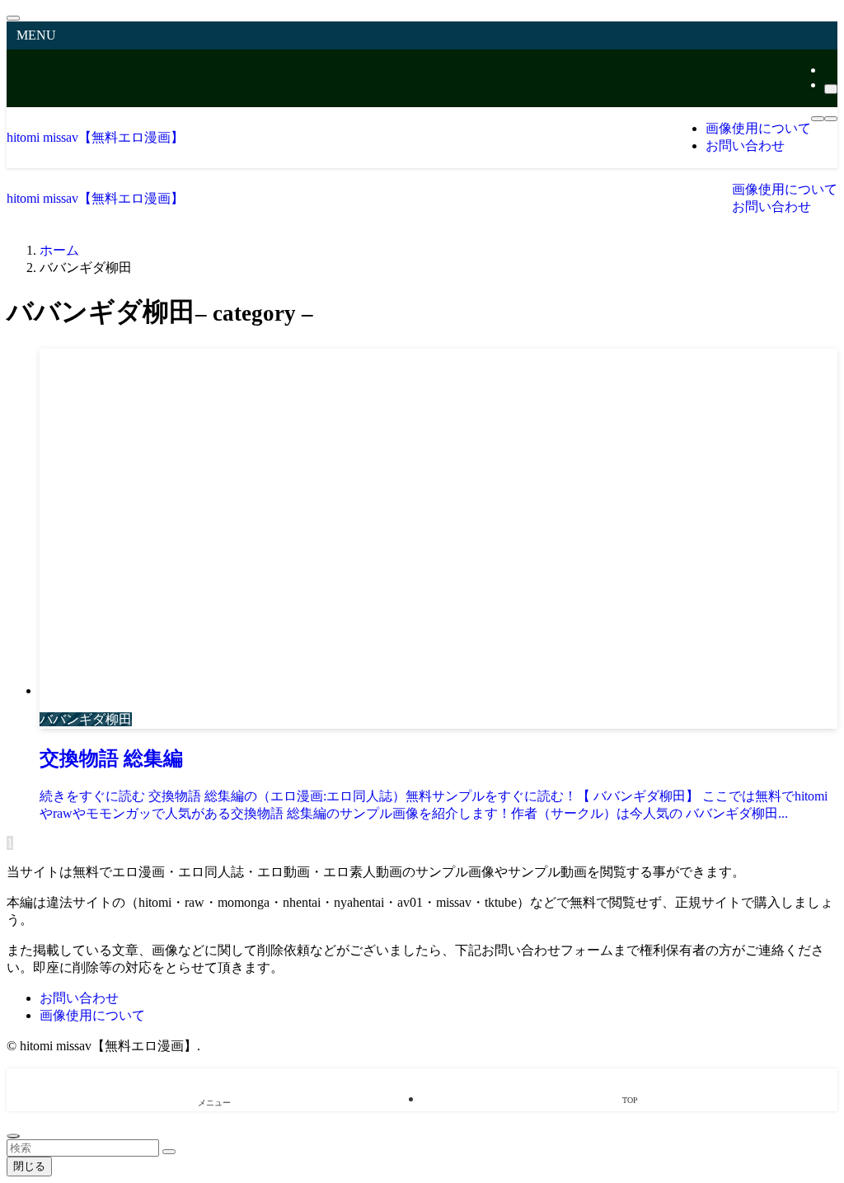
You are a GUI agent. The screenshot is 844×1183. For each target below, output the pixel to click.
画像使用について (92, 1015)
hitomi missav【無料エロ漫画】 (95, 137)
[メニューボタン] (817, 118)
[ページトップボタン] (13, 1136)
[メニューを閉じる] (13, 18)
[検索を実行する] (169, 1151)
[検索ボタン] (830, 118)
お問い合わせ (79, 998)
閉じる (29, 1166)
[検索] (830, 89)
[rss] (829, 69)
